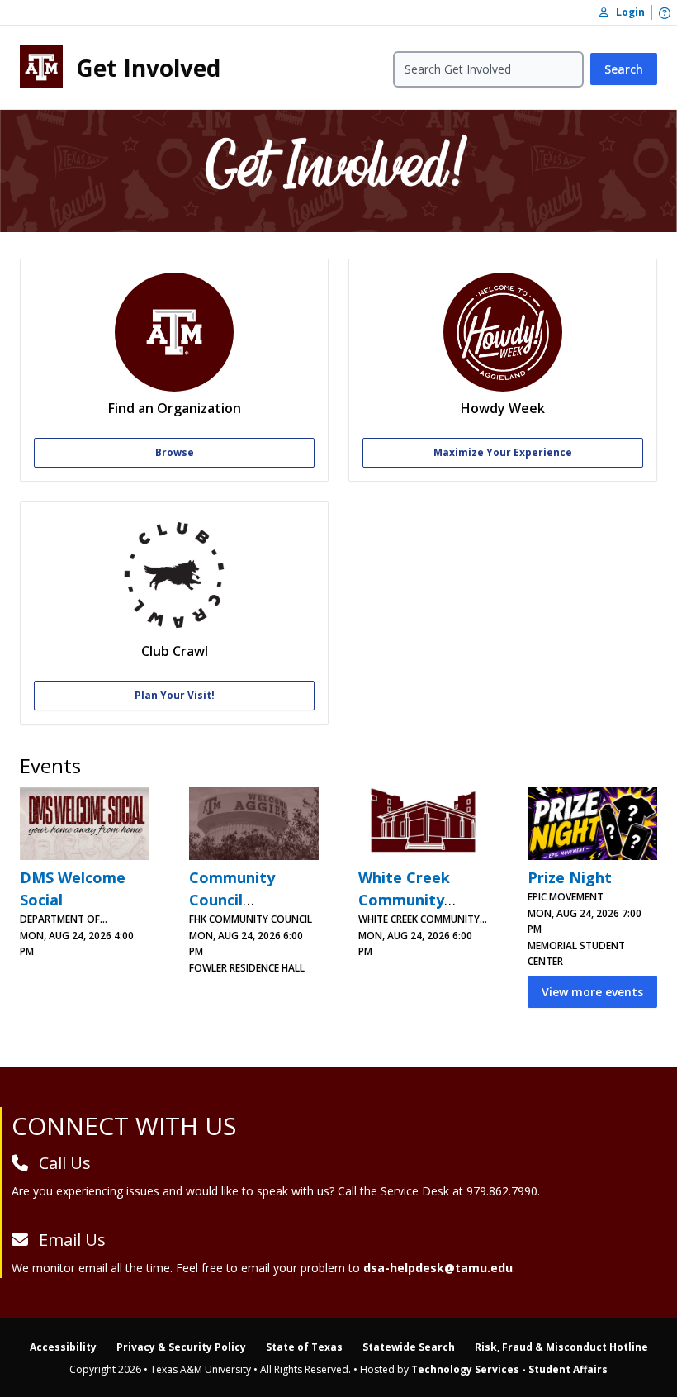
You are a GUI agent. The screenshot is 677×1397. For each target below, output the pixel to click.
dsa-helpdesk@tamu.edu (438, 1268)
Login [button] (626, 12)
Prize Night (570, 877)
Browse (174, 452)
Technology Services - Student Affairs (509, 1369)
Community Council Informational (241, 899)
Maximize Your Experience (502, 452)
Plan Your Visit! (175, 695)
